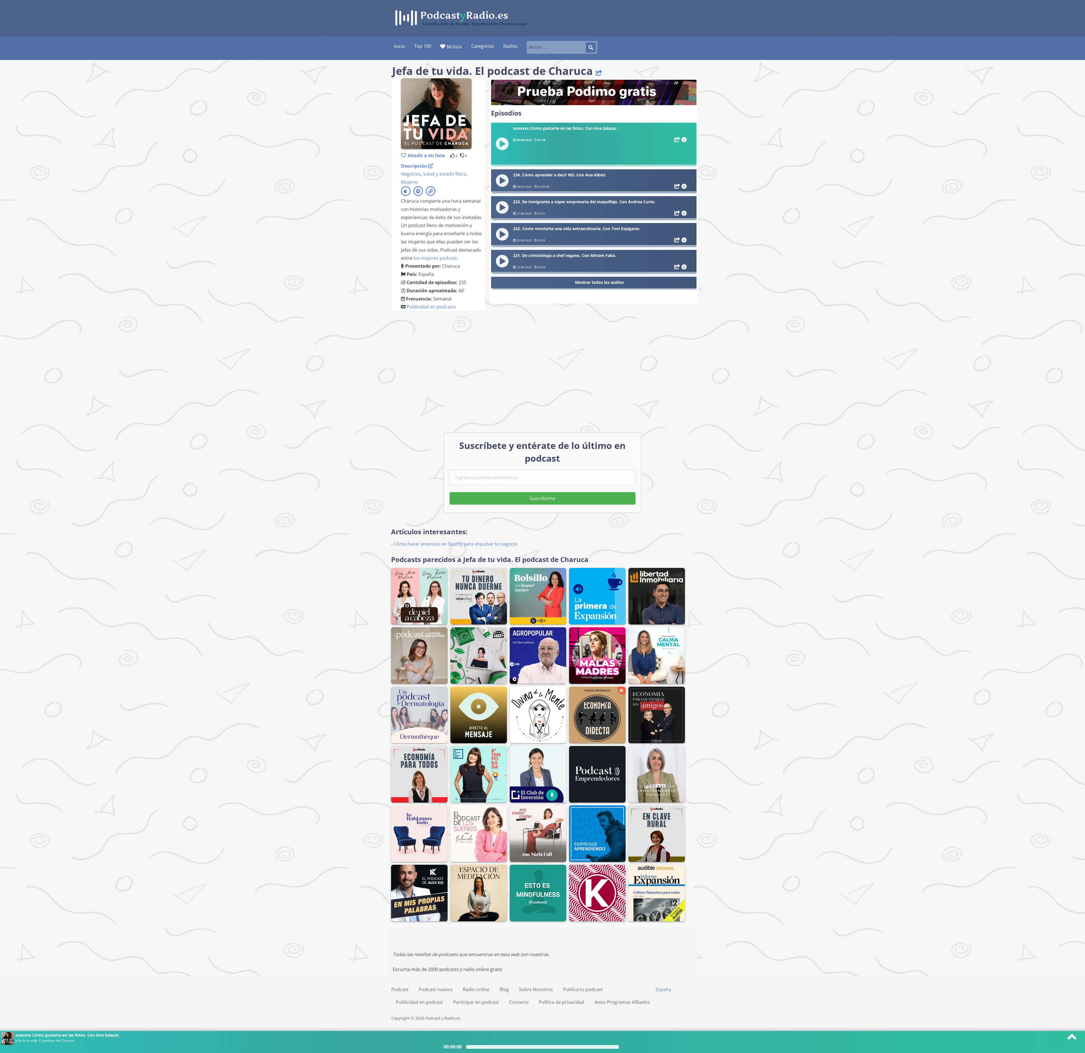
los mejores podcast (435, 258)
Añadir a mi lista (426, 155)
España (663, 989)
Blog (504, 989)
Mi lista (454, 47)
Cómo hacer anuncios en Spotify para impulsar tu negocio (455, 544)
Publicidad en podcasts (431, 307)
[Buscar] (591, 47)
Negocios (411, 174)
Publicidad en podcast (419, 1002)
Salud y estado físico (444, 174)
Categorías (482, 46)
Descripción (414, 166)
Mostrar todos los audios (599, 282)
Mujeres (409, 182)
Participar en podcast (476, 1002)
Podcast (400, 989)
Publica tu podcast (583, 989)
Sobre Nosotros (536, 989)
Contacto (519, 1002)
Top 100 (422, 46)
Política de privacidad (561, 1002)
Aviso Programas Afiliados (622, 1002)
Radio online (476, 989)
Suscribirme (542, 498)
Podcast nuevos (436, 989)
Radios (510, 46)
